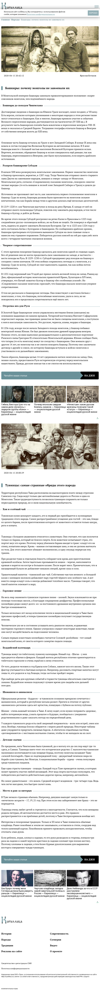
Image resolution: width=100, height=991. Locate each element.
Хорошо (93, 13)
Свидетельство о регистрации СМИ (16, 963)
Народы (6, 939)
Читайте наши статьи (49, 375)
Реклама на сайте (11, 951)
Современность (59, 933)
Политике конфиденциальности (41, 14)
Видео (53, 945)
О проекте (56, 951)
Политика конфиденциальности (15, 968)
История (6, 933)
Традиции (7, 945)
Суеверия (55, 939)
